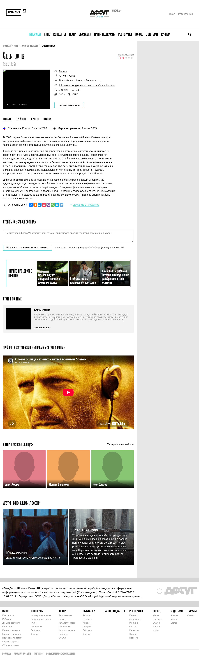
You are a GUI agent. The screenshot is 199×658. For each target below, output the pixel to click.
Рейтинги (7, 619)
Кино (47, 34)
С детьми (152, 34)
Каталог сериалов (11, 634)
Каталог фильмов (30, 45)
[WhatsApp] (53, 205)
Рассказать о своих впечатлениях (27, 247)
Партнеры (38, 653)
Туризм (165, 34)
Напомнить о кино (69, 105)
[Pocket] (44, 205)
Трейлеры (21, 119)
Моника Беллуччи (86, 80)
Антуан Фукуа (67, 75)
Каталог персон (10, 641)
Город (139, 34)
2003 (62, 94)
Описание (7, 119)
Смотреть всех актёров (120, 444)
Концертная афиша (41, 615)
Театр (72, 34)
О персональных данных (125, 596)
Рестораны (125, 34)
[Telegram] (61, 205)
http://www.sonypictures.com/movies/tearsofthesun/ (87, 85)
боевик (63, 71)
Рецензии (134, 630)
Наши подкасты (104, 34)
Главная (7, 45)
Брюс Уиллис (66, 80)
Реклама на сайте (22, 653)
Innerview (35, 34)
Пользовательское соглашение (60, 653)
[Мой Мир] (40, 205)
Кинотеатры (8, 615)
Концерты (59, 34)
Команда (6, 653)
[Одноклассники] (35, 205)
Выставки (85, 34)
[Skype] (57, 205)
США (75, 94)
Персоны (35, 119)
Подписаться (14, 12)
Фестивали (36, 626)
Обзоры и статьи (10, 645)
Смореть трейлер (19, 105)
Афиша (174, 615)
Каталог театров (67, 623)
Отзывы (133, 626)
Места (156, 615)
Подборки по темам (12, 637)
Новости (133, 637)
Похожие (48, 119)
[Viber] (48, 205)
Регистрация (185, 14)
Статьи (34, 634)
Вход (172, 14)
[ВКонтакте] (31, 205)
